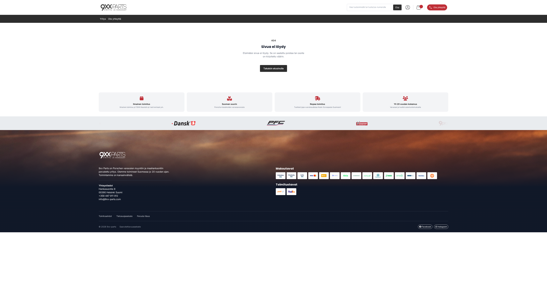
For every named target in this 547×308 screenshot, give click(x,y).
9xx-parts (113, 7)
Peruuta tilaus (143, 216)
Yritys (103, 18)
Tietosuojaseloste (124, 216)
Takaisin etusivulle (273, 68)
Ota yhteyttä (114, 18)
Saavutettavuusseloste (130, 226)
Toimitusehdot (105, 216)
